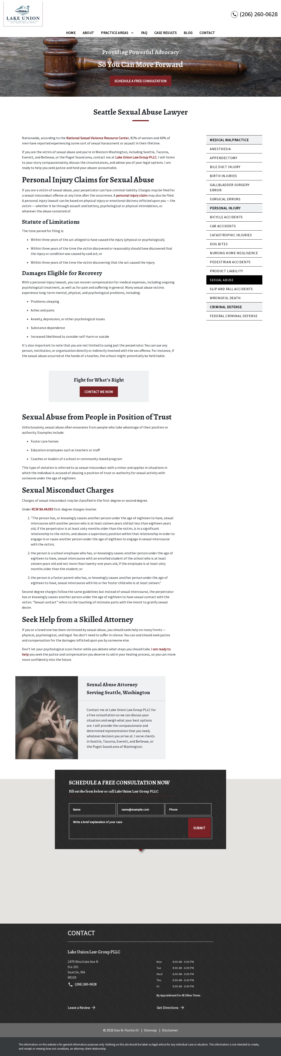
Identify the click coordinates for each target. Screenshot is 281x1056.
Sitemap (150, 1030)
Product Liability (226, 271)
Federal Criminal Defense (234, 316)
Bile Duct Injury (225, 167)
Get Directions (167, 1007)
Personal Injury (225, 208)
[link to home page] (23, 14)
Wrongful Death (225, 298)
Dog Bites (219, 244)
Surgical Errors (225, 199)
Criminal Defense (226, 307)
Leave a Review (79, 1007)
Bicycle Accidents (226, 217)
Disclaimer (170, 1030)
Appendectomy (223, 158)
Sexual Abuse (222, 280)
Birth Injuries (223, 176)
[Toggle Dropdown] (132, 33)
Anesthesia (220, 149)
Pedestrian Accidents (230, 262)
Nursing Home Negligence (234, 253)
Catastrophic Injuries (231, 235)
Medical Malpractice (229, 140)
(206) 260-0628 (85, 984)
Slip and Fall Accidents (231, 289)
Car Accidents (223, 226)
